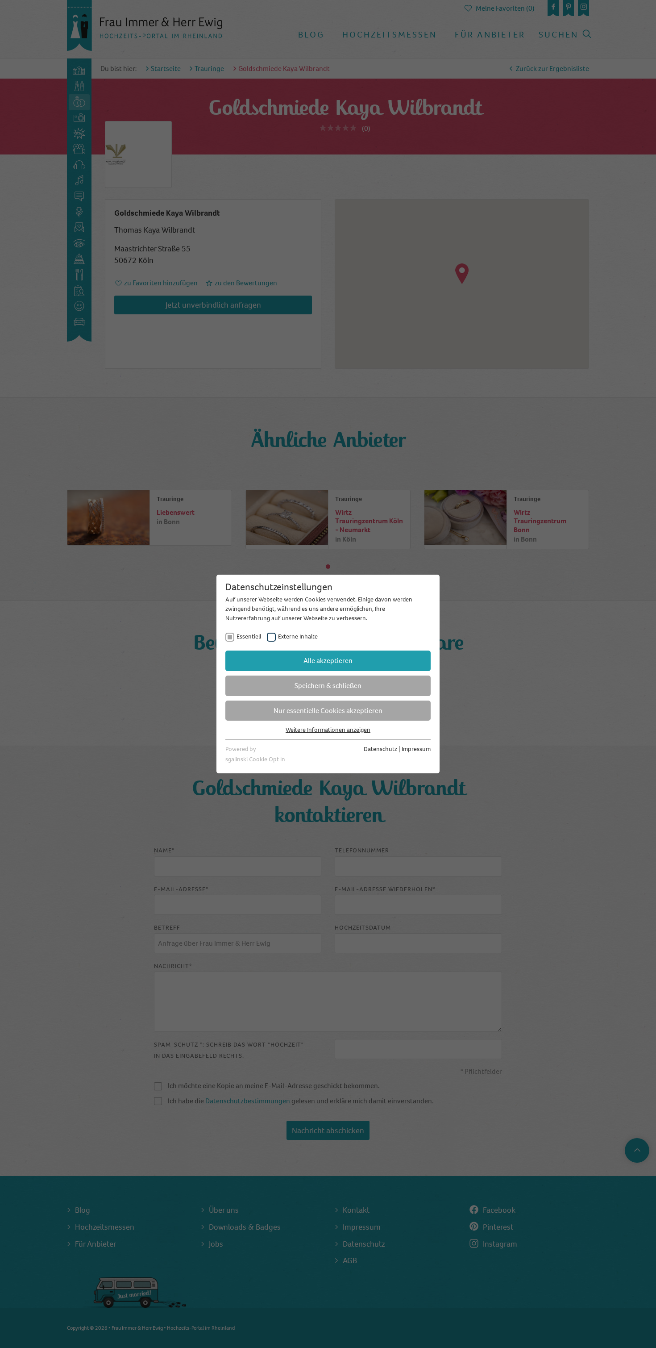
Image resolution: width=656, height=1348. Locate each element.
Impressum (416, 749)
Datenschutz (380, 749)
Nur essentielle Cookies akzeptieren (328, 710)
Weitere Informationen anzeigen (328, 730)
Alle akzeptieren (328, 660)
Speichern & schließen (328, 685)
